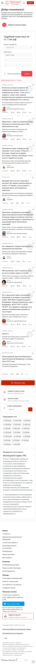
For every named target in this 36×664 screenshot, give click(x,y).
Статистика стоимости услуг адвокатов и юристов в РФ (12, 597)
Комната (5, 334)
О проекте (6, 534)
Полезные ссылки (9, 592)
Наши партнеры (8, 554)
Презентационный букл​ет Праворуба (12, 538)
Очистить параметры (14, 74)
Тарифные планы (8, 588)
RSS (6, 638)
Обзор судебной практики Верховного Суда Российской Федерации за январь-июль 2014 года (17, 359)
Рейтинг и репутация (10, 581)
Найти (26, 74)
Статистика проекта (10, 542)
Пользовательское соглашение (9, 547)
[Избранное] (33, 84)
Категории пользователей (12, 578)
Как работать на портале (11, 585)
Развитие (6, 562)
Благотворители (8, 571)
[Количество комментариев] (22, 374)
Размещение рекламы (10, 565)
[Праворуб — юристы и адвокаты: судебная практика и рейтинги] (13, 3)
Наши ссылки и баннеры (11, 568)
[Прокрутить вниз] (33, 662)
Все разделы (7, 558)
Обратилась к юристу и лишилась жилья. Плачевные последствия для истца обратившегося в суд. (18, 124)
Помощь (5, 575)
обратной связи (11, 611)
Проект (5, 531)
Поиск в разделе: (10, 44)
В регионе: (8, 52)
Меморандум (7, 551)
